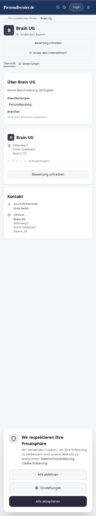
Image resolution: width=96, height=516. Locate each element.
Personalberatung (20, 104)
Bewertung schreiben (48, 43)
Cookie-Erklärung (34, 463)
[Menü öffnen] (88, 7)
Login (76, 7)
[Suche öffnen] (58, 7)
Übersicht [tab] (10, 63)
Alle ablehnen (48, 474)
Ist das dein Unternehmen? (50, 53)
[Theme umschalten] (64, 7)
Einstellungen (50, 488)
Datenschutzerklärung (57, 459)
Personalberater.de (19, 7)
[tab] (29, 64)
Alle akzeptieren (48, 501)
